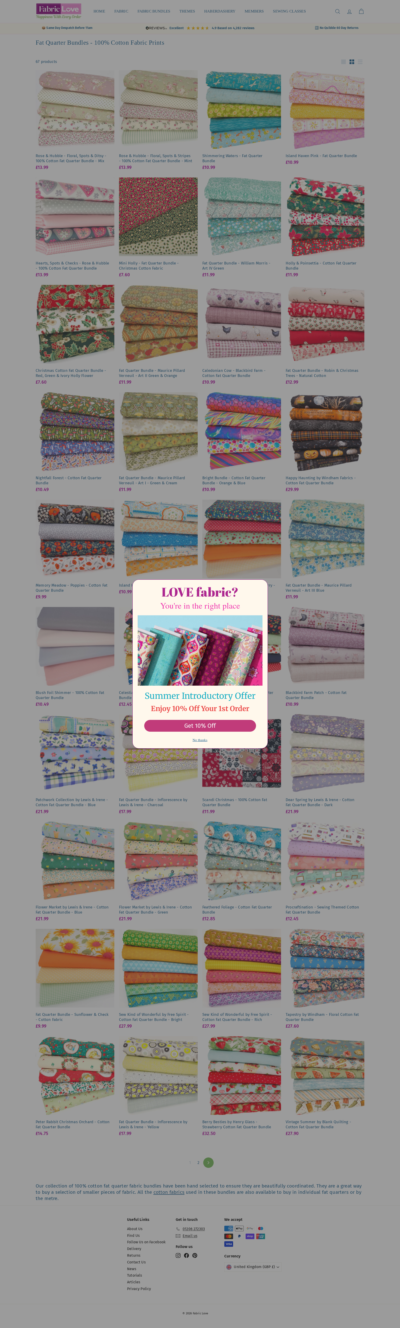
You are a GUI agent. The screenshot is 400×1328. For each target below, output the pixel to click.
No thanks (200, 739)
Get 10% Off (200, 725)
